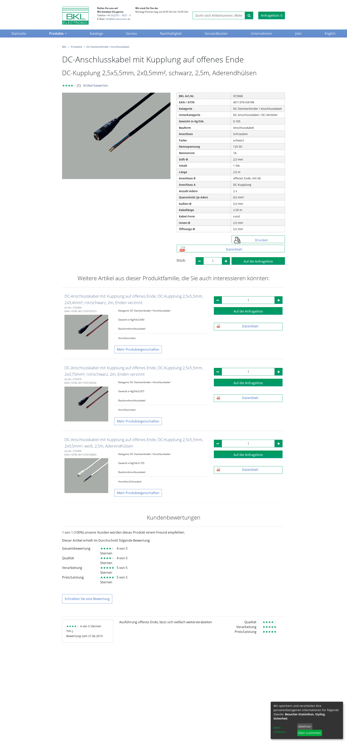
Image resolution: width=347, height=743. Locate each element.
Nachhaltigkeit (171, 33)
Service (131, 33)
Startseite (19, 33)
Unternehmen (261, 33)
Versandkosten (216, 33)
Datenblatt (234, 249)
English (330, 33)
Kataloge (96, 33)
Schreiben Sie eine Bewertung (87, 599)
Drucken (261, 240)
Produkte (56, 33)
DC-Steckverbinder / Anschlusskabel (107, 47)
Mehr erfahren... (281, 730)
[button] (138, 349)
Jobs (298, 33)
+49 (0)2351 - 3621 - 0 (118, 15)
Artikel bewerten (95, 85)
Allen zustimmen (309, 733)
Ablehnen (304, 726)
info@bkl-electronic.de (117, 19)
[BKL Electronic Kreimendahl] (75, 15)
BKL (64, 47)
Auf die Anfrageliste (258, 261)
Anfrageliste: (271, 15)
